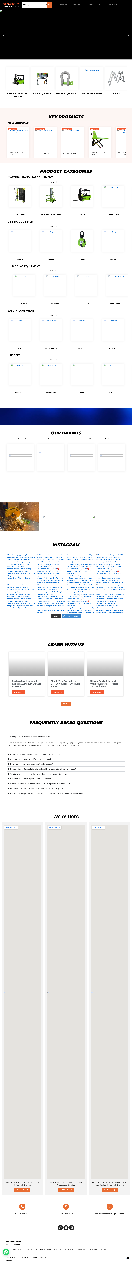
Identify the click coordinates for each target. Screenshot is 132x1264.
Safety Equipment (91, 94)
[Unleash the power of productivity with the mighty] (81, 568)
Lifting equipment (42, 94)
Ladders (116, 94)
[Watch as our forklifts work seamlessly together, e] (51, 568)
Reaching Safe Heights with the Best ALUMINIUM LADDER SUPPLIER (26, 684)
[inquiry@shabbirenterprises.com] (110, 1207)
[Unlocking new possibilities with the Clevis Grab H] (21, 598)
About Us (90, 5)
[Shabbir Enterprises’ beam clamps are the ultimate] (51, 598)
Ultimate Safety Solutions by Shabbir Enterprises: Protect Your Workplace (104, 684)
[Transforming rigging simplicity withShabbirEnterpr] (21, 568)
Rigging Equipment (67, 94)
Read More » (18, 692)
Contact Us (113, 5)
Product (63, 5)
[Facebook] (66, 1227)
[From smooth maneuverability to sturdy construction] (110, 598)
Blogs (101, 5)
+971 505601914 (22, 1214)
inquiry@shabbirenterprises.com (109, 1214)
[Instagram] (60, 1227)
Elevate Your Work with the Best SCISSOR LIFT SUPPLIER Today (65, 684)
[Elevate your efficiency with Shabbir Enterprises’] (110, 568)
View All (53, 182)
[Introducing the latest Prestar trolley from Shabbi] (81, 598)
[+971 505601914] (22, 1207)
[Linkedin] (71, 1227)
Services (76, 5)
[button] (3, 34)
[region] (66, 35)
